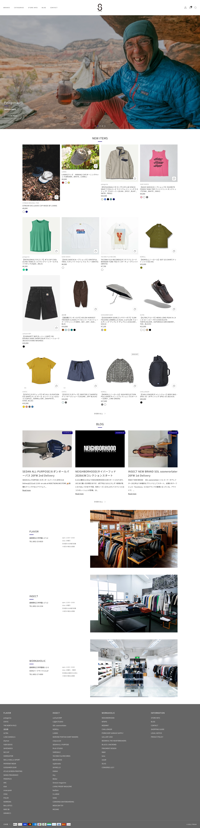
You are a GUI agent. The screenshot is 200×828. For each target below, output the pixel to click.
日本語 (5, 824)
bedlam (56, 790)
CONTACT (54, 7)
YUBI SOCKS (7, 744)
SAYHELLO (57, 767)
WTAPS (104, 721)
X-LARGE (56, 794)
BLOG (44, 7)
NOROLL (56, 729)
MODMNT (105, 725)
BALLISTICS (7, 805)
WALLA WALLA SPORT (11, 760)
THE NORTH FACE (9, 725)
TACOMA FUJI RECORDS (61, 756)
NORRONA (7, 802)
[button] (95, 125)
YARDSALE (57, 752)
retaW (104, 760)
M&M (103, 752)
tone (103, 756)
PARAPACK (7, 779)
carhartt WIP (57, 718)
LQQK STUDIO (58, 721)
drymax (6, 741)
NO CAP (6, 752)
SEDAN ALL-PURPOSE (61, 744)
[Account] (185, 7)
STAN (5, 794)
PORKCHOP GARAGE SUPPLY (112, 733)
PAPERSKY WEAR (9, 763)
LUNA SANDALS (9, 737)
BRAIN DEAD (57, 760)
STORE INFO (33, 7)
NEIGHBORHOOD (108, 718)
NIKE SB (6, 809)
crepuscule (57, 741)
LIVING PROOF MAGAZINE (62, 786)
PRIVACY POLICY (157, 737)
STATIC (6, 721)
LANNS (55, 733)
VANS (55, 798)
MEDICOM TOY (58, 805)
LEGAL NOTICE (156, 733)
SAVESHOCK (8, 748)
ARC (5, 782)
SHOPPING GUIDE (157, 729)
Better (55, 779)
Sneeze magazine (59, 782)
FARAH (55, 771)
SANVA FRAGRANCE (10, 775)
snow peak (7, 790)
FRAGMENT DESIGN (109, 748)
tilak (5, 786)
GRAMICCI (7, 813)
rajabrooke (57, 763)
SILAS (104, 763)
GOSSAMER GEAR (9, 767)
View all (98, 413)
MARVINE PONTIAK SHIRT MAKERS (65, 737)
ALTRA (5, 733)
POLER (6, 798)
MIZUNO (56, 809)
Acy (54, 775)
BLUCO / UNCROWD (109, 744)
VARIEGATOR (8, 756)
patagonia (7, 718)
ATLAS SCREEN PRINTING (12, 771)
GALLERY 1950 (107, 737)
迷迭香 (5, 729)
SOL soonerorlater (59, 725)
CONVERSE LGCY (108, 767)
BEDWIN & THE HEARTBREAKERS (114, 741)
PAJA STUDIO (58, 748)
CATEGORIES (19, 7)
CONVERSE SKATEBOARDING (63, 802)
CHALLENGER (107, 729)
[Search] (195, 7)
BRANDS (6, 7)
